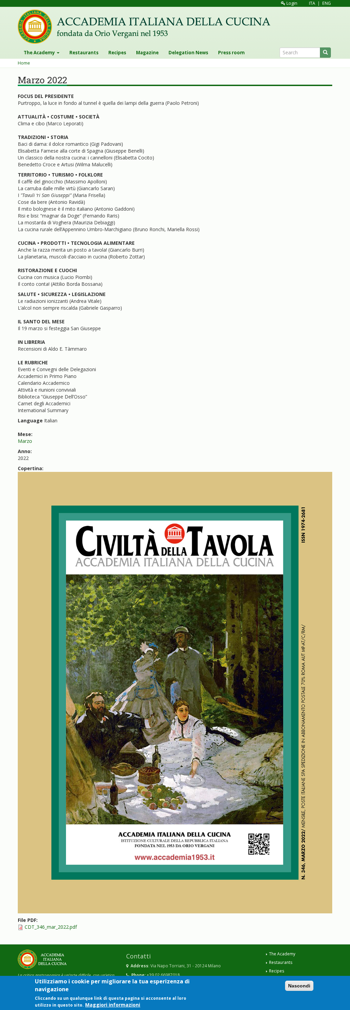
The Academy (40, 53)
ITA (312, 3)
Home (24, 63)
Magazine (147, 53)
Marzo (25, 441)
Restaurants (83, 53)
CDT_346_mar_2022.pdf (51, 927)
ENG (326, 3)
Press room (231, 53)
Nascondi (299, 985)
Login (291, 3)
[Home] (146, 27)
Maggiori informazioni (112, 1004)
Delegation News (188, 53)
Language (30, 420)
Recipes (117, 53)
